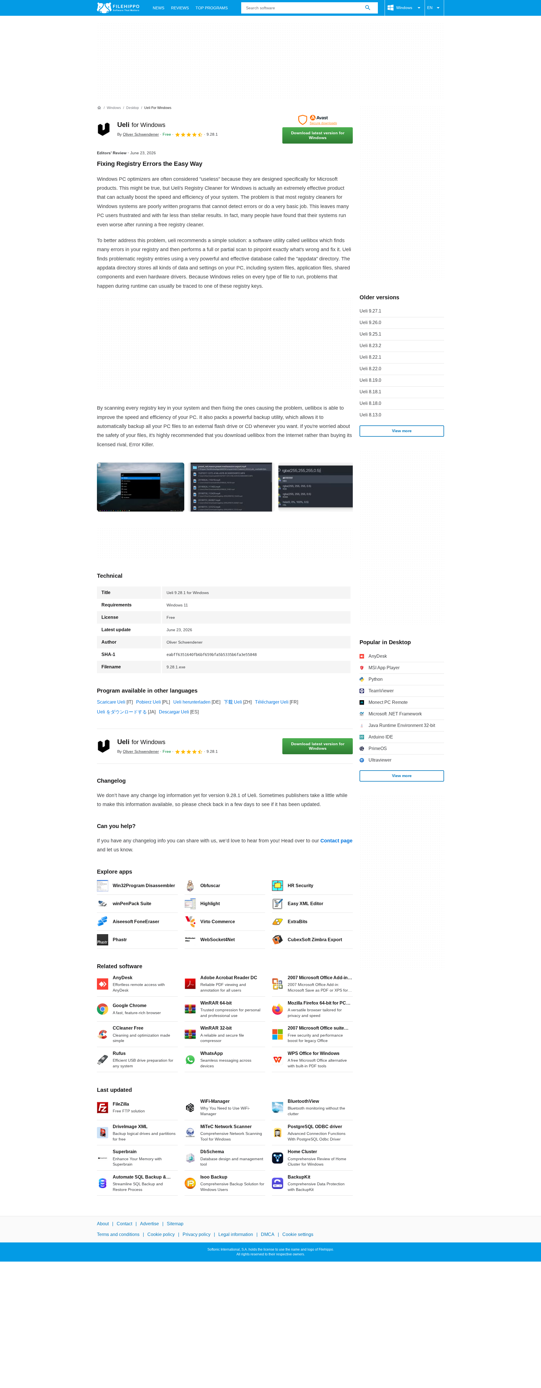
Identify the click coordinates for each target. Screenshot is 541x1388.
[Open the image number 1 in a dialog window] (231, 487)
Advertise (149, 1223)
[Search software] (367, 8)
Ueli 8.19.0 (370, 380)
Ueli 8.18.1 (370, 391)
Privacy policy (196, 1234)
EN (430, 7)
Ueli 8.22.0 (370, 368)
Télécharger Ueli (272, 702)
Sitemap (175, 1223)
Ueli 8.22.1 (370, 357)
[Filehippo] (118, 8)
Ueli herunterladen (191, 702)
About (103, 1223)
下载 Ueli (233, 702)
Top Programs (212, 8)
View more (402, 431)
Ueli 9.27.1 (370, 311)
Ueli (141, 124)
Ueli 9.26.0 (370, 322)
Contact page (336, 840)
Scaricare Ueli (111, 702)
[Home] (99, 107)
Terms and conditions (118, 1234)
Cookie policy (161, 1234)
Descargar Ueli (174, 711)
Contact (124, 1223)
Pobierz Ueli (148, 702)
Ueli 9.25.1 (370, 334)
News (158, 8)
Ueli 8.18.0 (370, 403)
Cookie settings (297, 1234)
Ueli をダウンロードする (122, 711)
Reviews (180, 8)
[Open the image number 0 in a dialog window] (140, 487)
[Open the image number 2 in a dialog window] (322, 487)
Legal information (235, 1234)
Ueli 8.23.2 (370, 345)
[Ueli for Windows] (103, 129)
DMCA (267, 1234)
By (138, 134)
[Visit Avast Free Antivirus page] (317, 120)
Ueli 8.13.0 (370, 414)
